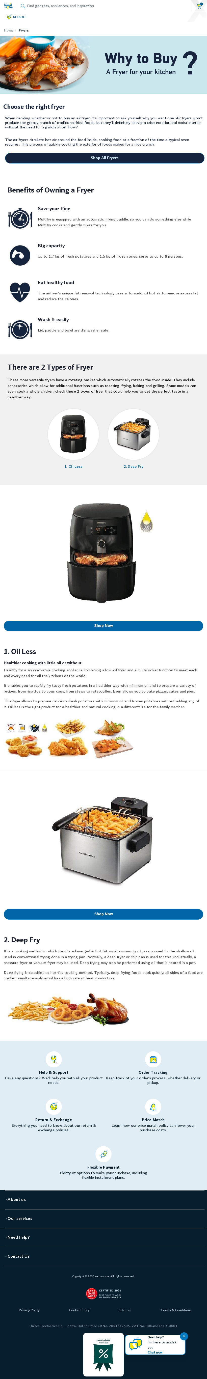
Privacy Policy (29, 1310)
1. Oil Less (73, 467)
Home (8, 30)
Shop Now (103, 626)
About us (17, 1199)
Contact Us (19, 1256)
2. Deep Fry (133, 467)
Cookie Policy (79, 1310)
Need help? (19, 1237)
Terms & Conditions (176, 1310)
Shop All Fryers (105, 158)
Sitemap (125, 1310)
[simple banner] (8, 6)
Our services (20, 1218)
